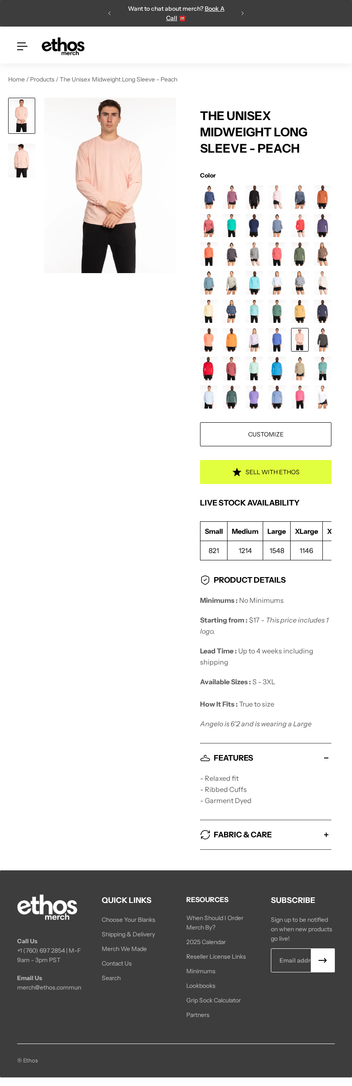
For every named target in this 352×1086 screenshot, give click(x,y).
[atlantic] (209, 197)
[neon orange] (209, 340)
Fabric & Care (243, 834)
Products (43, 79)
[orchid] (254, 340)
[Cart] (329, 46)
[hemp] (300, 254)
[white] (322, 397)
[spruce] (231, 397)
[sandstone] (300, 368)
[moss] (277, 311)
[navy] (322, 311)
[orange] (231, 340)
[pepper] (322, 340)
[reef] (254, 368)
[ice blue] (209, 283)
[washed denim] (277, 397)
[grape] (322, 226)
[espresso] (322, 254)
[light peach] (322, 283)
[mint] (254, 311)
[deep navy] (254, 226)
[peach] (300, 340)
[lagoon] (254, 283)
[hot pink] (277, 254)
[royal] (277, 368)
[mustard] (300, 311)
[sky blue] (209, 397)
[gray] (254, 254)
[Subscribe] (323, 960)
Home (17, 79)
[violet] (254, 397)
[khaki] (231, 283)
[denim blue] (277, 226)
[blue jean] (300, 197)
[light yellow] (209, 311)
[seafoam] (322, 368)
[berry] (231, 197)
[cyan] (231, 226)
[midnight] (231, 311)
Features (233, 758)
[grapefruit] (209, 254)
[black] (254, 197)
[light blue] (277, 283)
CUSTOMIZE (266, 434)
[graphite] (231, 254)
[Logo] (63, 46)
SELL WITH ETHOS (273, 472)
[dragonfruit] (300, 226)
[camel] (322, 197)
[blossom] (277, 197)
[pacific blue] (277, 340)
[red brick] (231, 368)
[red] (209, 368)
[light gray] (300, 283)
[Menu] (22, 46)
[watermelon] (300, 397)
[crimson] (209, 226)
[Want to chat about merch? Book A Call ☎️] (223, 13)
